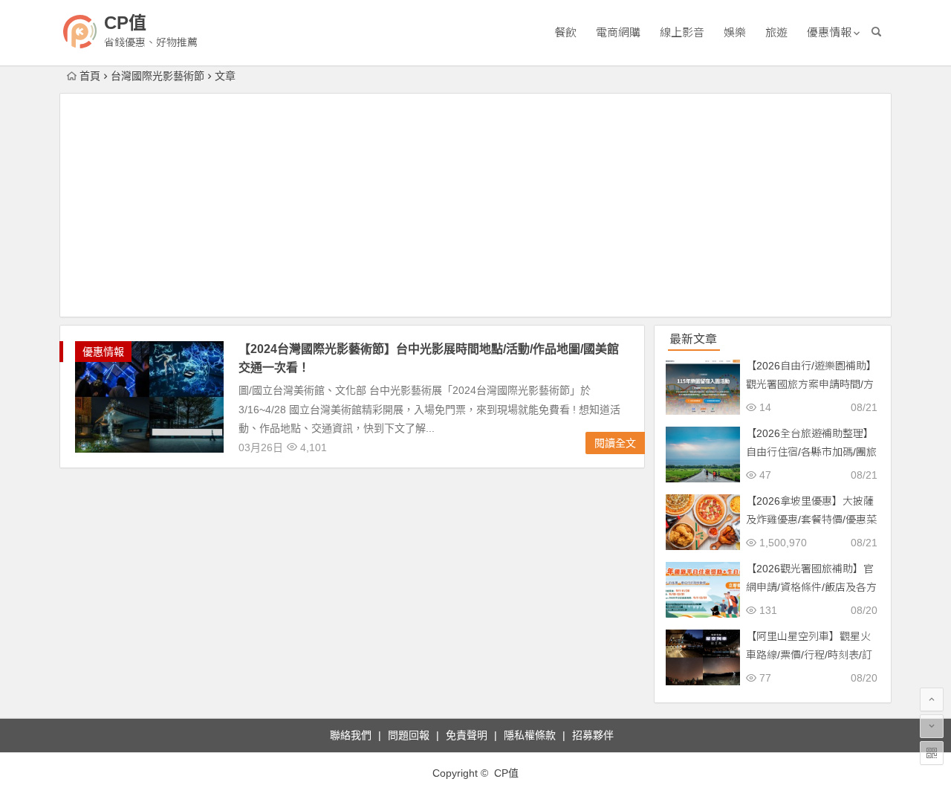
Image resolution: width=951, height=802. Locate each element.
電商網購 (618, 32)
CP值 (125, 23)
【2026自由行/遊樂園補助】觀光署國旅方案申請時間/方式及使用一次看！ (811, 384)
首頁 (89, 76)
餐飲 (565, 32)
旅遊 (776, 32)
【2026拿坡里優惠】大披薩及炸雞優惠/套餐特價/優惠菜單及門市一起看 (811, 519)
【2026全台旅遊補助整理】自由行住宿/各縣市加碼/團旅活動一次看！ (811, 451)
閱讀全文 (615, 443)
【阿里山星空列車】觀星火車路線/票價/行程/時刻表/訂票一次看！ (809, 654)
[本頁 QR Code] (932, 753)
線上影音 (682, 32)
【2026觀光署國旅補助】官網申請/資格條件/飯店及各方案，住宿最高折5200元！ (811, 587)
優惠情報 (829, 32)
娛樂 (735, 32)
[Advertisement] (475, 205)
